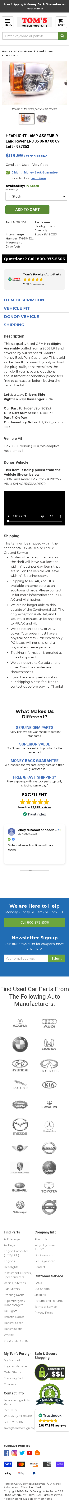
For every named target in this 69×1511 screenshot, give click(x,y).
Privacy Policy (43, 1312)
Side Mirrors (12, 1289)
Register (21, 1366)
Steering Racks (14, 1295)
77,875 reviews (41, 807)
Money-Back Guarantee (44, 4)
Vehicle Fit (17, 308)
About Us (40, 1239)
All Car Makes (23, 51)
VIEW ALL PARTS (16, 1341)
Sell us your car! (44, 1261)
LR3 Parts (11, 55)
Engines (9, 1261)
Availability (11, 189)
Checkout (10, 1384)
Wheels (9, 1335)
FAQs (38, 1283)
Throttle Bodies (14, 1317)
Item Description (24, 300)
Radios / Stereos (15, 1283)
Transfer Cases (13, 1323)
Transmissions (13, 1329)
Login (8, 1366)
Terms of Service (45, 1306)
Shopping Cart (13, 1378)
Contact (39, 1267)
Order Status (12, 1372)
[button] (34, 279)
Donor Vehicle (21, 316)
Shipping (14, 325)
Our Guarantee (44, 1255)
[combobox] (34, 36)
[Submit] (62, 36)
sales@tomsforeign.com (20, 1428)
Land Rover (45, 51)
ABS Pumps (12, 1239)
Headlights (11, 1267)
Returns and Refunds (48, 1301)
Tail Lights (10, 1311)
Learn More (38, 178)
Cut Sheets (41, 1289)
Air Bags (9, 1245)
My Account (12, 1360)
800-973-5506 (51, 259)
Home (6, 51)
